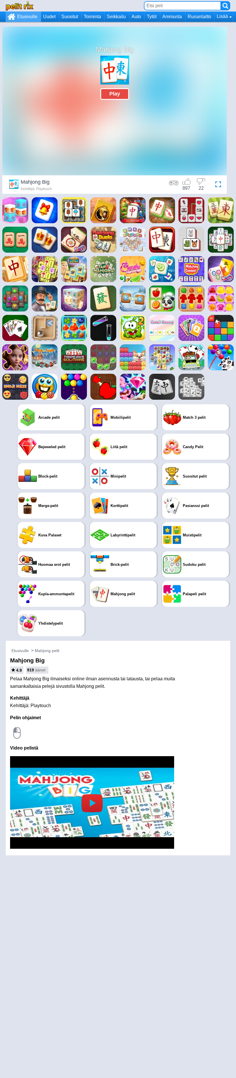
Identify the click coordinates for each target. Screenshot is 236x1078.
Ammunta (172, 16)
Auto (136, 16)
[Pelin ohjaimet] (174, 185)
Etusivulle (27, 16)
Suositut (69, 16)
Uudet (49, 16)
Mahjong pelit (47, 650)
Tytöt (152, 16)
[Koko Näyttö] (217, 185)
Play (114, 94)
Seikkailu (116, 16)
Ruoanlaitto (199, 16)
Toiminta (92, 16)
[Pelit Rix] (19, 5)
